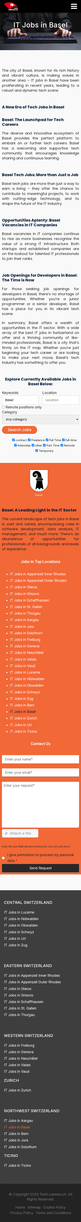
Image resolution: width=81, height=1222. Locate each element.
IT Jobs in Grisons (24, 594)
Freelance (37, 440)
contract (21, 440)
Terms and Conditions (53, 1213)
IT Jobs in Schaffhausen (29, 600)
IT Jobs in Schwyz (25, 692)
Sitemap (34, 1207)
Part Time (53, 445)
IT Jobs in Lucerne (25, 672)
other (38, 445)
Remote (69, 445)
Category (9, 412)
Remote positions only (24, 407)
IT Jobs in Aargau (24, 620)
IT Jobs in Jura (22, 626)
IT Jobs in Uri (21, 725)
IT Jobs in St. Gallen (26, 607)
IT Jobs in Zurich (23, 718)
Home (20, 1207)
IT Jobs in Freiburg (25, 639)
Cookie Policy (54, 1207)
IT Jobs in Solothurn (26, 633)
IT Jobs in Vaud (22, 666)
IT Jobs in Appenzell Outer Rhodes (38, 580)
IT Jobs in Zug (21, 699)
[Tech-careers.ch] (11, 6)
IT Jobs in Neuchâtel (26, 652)
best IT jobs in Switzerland (49, 332)
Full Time (54, 440)
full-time (71, 440)
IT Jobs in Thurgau (25, 613)
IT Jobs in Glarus (23, 587)
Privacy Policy (21, 1213)
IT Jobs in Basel (23, 712)
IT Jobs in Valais (23, 659)
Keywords (10, 393)
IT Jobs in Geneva (24, 646)
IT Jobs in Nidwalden (27, 679)
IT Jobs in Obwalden (27, 685)
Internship (24, 445)
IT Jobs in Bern (22, 705)
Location (49, 393)
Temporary (45, 451)
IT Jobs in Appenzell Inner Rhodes (38, 574)
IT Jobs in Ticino (23, 731)
